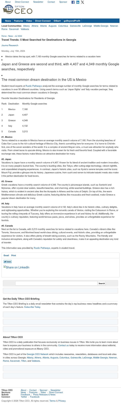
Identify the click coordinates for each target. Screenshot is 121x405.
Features (18, 20)
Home (3, 35)
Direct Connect (22, 1)
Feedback (25, 394)
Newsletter (38, 1)
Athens (35, 25)
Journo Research (9, 45)
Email (6, 255)
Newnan (114, 25)
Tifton (23, 360)
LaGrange (87, 25)
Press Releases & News (44, 394)
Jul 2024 (18, 35)
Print (13, 255)
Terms (52, 400)
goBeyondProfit (72, 20)
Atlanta (43, 25)
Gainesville (75, 25)
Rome (4, 28)
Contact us (63, 345)
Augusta (53, 25)
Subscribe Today (32, 306)
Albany (26, 25)
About (8, 1)
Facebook (34, 396)
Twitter (24, 396)
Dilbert (57, 20)
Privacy (62, 400)
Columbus (63, 25)
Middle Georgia (101, 25)
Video (29, 20)
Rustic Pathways (34, 85)
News (8, 20)
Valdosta (25, 28)
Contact (51, 1)
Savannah (14, 28)
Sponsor (63, 1)
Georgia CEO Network (38, 354)
